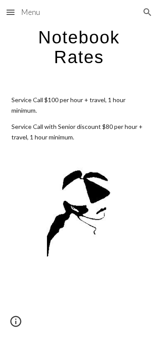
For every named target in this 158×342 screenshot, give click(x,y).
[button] (10, 12)
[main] (79, 47)
